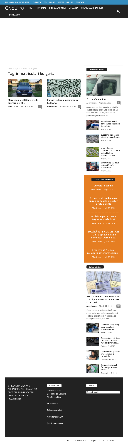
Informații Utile (57, 8)
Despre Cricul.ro (65, 2)
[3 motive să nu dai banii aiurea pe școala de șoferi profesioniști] (92, 125)
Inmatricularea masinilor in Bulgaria (62, 101)
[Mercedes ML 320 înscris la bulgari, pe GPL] (25, 88)
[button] (118, 11)
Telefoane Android (55, 410)
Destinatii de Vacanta (57, 394)
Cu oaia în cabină (96, 99)
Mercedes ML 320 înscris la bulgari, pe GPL (23, 101)
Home (30, 8)
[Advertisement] (64, 42)
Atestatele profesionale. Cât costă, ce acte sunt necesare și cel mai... (103, 299)
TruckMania (52, 404)
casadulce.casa (54, 390)
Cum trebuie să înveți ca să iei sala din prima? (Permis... (110, 327)
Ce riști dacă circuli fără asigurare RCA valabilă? (109, 367)
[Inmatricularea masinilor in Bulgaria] (64, 88)
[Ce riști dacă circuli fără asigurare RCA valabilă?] (92, 368)
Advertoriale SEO (55, 417)
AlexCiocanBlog (54, 397)
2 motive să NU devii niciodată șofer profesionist (110, 165)
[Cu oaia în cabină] (103, 85)
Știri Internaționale (55, 423)
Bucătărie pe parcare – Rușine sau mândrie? (111, 136)
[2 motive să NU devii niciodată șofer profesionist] (92, 166)
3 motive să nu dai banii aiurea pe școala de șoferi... (110, 123)
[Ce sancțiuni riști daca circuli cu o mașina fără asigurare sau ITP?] (92, 341)
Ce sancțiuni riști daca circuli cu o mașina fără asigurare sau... (110, 340)
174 (118, 306)
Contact (80, 2)
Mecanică (73, 8)
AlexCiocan (13, 106)
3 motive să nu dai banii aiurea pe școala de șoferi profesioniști (103, 200)
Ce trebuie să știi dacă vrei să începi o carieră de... (110, 354)
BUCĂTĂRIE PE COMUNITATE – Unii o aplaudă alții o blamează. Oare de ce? (103, 234)
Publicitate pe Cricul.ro (44, 2)
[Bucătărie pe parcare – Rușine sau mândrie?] (92, 138)
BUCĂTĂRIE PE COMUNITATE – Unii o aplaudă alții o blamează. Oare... (110, 152)
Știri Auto (14, 15)
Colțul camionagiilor (92, 8)
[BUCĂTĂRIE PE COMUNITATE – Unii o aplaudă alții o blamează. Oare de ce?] (92, 152)
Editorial (41, 8)
